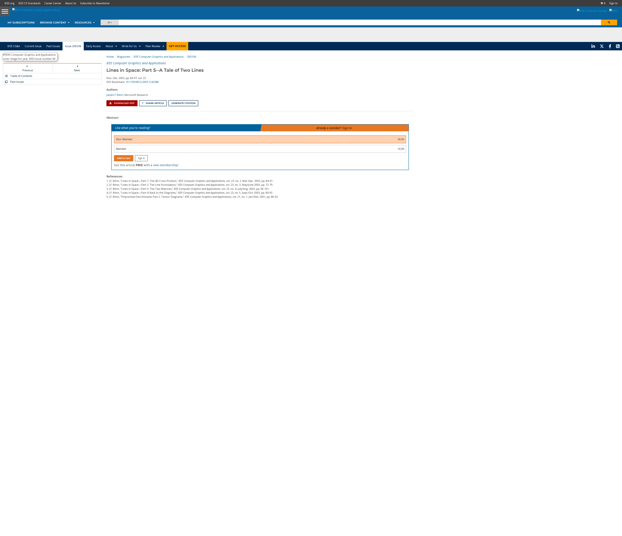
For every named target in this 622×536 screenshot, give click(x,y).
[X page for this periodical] (601, 46)
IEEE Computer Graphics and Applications (158, 56)
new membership (165, 165)
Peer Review (153, 46)
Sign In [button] (613, 3)
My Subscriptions (21, 22)
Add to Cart (123, 158)
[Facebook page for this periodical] (610, 46)
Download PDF (124, 103)
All (109, 22)
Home (110, 56)
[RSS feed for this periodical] (618, 46)
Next (77, 70)
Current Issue (33, 46)
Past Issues (53, 46)
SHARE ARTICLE (154, 103)
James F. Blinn (114, 95)
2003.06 (191, 56)
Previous (27, 70)
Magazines (123, 56)
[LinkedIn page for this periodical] (593, 46)
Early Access (93, 46)
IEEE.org (9, 3)
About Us (70, 3)
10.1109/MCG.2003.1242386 (142, 82)
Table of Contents (21, 76)
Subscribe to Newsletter (95, 3)
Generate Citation (183, 103)
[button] (603, 3)
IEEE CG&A (13, 46)
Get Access (177, 46)
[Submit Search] (609, 22)
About (110, 46)
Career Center (52, 3)
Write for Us (129, 46)
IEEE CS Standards (29, 3)
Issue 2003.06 (73, 46)
